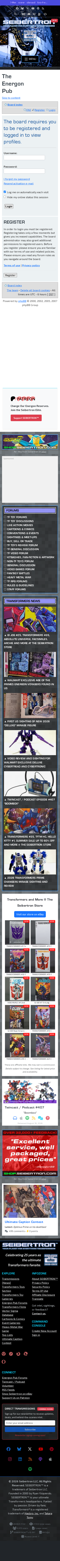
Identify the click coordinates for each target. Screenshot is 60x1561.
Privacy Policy (40, 1282)
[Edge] (26, 1353)
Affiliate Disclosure (43, 1294)
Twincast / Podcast (13, 1381)
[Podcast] (40, 1459)
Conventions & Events (23, 533)
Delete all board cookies (35, 290)
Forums (12, 510)
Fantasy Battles (18, 573)
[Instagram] (10, 1459)
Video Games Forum (20, 569)
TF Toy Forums (17, 517)
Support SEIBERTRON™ (26, 417)
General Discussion (21, 565)
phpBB (22, 300)
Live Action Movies (20, 525)
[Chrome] (4, 1353)
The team (12, 290)
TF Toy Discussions (20, 521)
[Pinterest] (51, 1449)
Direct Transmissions (29, 1408)
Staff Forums (16, 589)
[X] (29, 1449)
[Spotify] (30, 1469)
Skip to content (11, 97)
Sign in (36, 1334)
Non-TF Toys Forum (20, 561)
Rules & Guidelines (20, 585)
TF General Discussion (23, 549)
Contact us (39, 1313)
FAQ (28, 109)
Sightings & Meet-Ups (22, 537)
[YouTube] (41, 1449)
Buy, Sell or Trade (20, 541)
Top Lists (7, 1334)
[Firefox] (18, 1353)
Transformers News (23, 601)
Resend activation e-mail (19, 183)
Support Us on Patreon (16, 1397)
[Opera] (4, 1361)
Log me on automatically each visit (27, 192)
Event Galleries (11, 1322)
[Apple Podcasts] (50, 1459)
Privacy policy (31, 265)
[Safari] (11, 1353)
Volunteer (8, 1385)
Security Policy (41, 1286)
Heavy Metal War (19, 577)
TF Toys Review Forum (22, 545)
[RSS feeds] (30, 1459)
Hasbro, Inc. (31, 1513)
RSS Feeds (8, 1389)
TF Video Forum (17, 553)
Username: (10, 153)
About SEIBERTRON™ (45, 1278)
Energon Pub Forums (14, 1302)
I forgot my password (17, 178)
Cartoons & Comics (20, 529)
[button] (16, 14)
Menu (32, 58)
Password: (10, 166)
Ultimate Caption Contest (24, 1222)
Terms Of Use (40, 1290)
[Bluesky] (19, 1449)
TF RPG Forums (17, 581)
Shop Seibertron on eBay (17, 1393)
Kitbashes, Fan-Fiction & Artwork (30, 557)
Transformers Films (14, 1306)
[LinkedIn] (20, 1459)
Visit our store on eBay (30, 914)
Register (40, 109)
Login (52, 109)
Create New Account (44, 1330)
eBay (44, 451)
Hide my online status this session (27, 197)
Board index (15, 104)
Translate (37, 1298)
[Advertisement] (30, 342)
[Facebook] (8, 1449)
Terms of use (12, 265)
